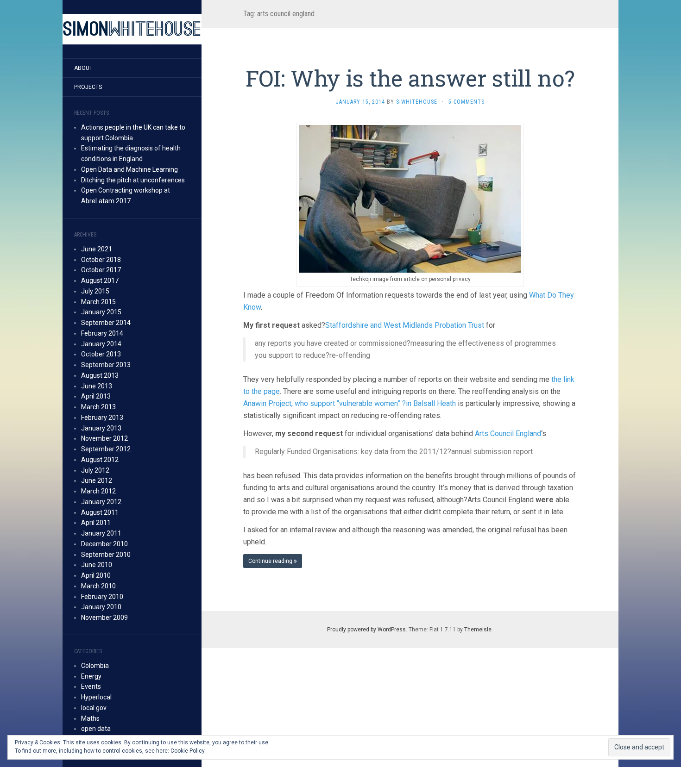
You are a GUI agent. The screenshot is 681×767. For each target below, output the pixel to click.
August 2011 (100, 512)
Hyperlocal (96, 697)
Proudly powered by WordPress (366, 629)
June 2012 (96, 480)
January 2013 (101, 428)
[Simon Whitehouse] (132, 29)
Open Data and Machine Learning (129, 169)
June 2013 (96, 386)
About (83, 68)
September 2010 (106, 554)
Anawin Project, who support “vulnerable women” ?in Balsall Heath (349, 403)
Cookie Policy (187, 751)
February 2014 (102, 333)
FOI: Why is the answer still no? (410, 78)
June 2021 (96, 249)
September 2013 (106, 364)
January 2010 (101, 607)
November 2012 (104, 438)
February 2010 (102, 596)
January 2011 (101, 533)
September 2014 (106, 322)
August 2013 (100, 375)
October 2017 (101, 270)
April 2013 (96, 396)
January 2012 (101, 501)
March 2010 (98, 586)
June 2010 (96, 564)
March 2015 (98, 302)
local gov (94, 707)
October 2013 (101, 354)
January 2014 (101, 344)
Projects (88, 87)
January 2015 (101, 312)
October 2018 (101, 259)
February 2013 (102, 417)
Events (91, 686)
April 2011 (96, 522)
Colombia (95, 665)
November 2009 (104, 617)
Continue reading (271, 561)
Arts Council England (508, 433)
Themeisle (478, 629)
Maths (90, 718)
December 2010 (104, 544)
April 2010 (96, 575)
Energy (91, 676)
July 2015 (95, 291)
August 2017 (100, 280)
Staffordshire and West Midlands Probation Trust (405, 325)
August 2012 (100, 459)
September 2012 (106, 449)
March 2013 (98, 407)
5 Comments (466, 102)
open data (96, 728)
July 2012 (95, 470)
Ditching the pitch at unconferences (133, 180)
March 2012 (98, 491)
